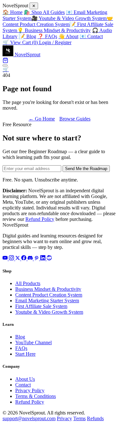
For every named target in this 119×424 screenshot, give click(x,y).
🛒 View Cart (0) (21, 42)
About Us (25, 379)
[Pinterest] (37, 258)
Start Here (25, 354)
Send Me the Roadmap (86, 168)
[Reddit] (49, 258)
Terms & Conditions (35, 396)
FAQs (21, 348)
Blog (20, 336)
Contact (23, 384)
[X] (18, 258)
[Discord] (31, 258)
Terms (79, 418)
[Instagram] (12, 258)
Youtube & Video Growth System (49, 312)
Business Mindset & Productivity (48, 289)
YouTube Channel (33, 342)
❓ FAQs (47, 36)
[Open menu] (5, 65)
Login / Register (55, 42)
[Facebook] (24, 258)
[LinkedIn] (43, 258)
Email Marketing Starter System (47, 300)
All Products (27, 283)
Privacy (64, 418)
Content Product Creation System (48, 294)
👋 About (68, 36)
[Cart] (5, 61)
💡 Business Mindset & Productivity (54, 30)
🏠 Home (13, 12)
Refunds (95, 418)
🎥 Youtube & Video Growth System (69, 18)
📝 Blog (27, 36)
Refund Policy (39, 219)
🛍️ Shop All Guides (44, 12)
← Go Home (42, 118)
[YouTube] (6, 258)
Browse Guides (74, 118)
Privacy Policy (29, 390)
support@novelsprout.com (29, 418)
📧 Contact (91, 36)
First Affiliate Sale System (41, 306)
